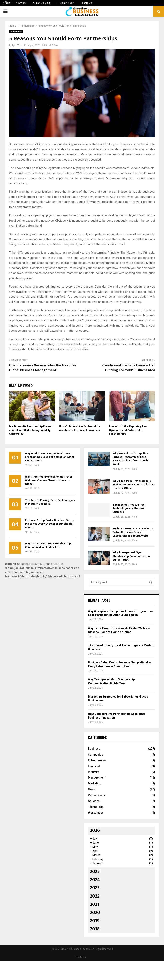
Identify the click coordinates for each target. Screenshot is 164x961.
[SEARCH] (150, 582)
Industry (93, 772)
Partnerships (16, 32)
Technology (95, 806)
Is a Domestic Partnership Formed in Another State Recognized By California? (31, 430)
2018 (95, 929)
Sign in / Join (66, 3)
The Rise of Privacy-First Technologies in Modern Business (50, 502)
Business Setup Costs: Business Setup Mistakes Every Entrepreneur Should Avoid (49, 524)
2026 (95, 830)
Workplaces (96, 812)
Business (94, 748)
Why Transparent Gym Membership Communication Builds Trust (48, 545)
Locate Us (86, 3)
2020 (95, 913)
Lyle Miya (17, 45)
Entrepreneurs (97, 760)
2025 (95, 872)
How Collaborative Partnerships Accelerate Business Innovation (79, 428)
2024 (95, 880)
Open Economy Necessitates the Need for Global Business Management (43, 367)
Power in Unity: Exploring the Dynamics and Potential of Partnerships (128, 430)
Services (94, 801)
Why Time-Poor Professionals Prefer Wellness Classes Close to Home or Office (48, 480)
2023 (95, 888)
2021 (94, 904)
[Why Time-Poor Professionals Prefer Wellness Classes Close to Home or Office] (99, 486)
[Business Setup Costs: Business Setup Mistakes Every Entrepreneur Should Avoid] (99, 534)
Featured (94, 766)
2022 (94, 896)
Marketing (94, 783)
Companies (95, 754)
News (91, 789)
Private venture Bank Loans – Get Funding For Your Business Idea (128, 367)
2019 (95, 921)
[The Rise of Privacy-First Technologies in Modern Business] (99, 510)
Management (96, 777)
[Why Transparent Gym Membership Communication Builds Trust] (99, 558)
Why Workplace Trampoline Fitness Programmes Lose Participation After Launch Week (49, 457)
